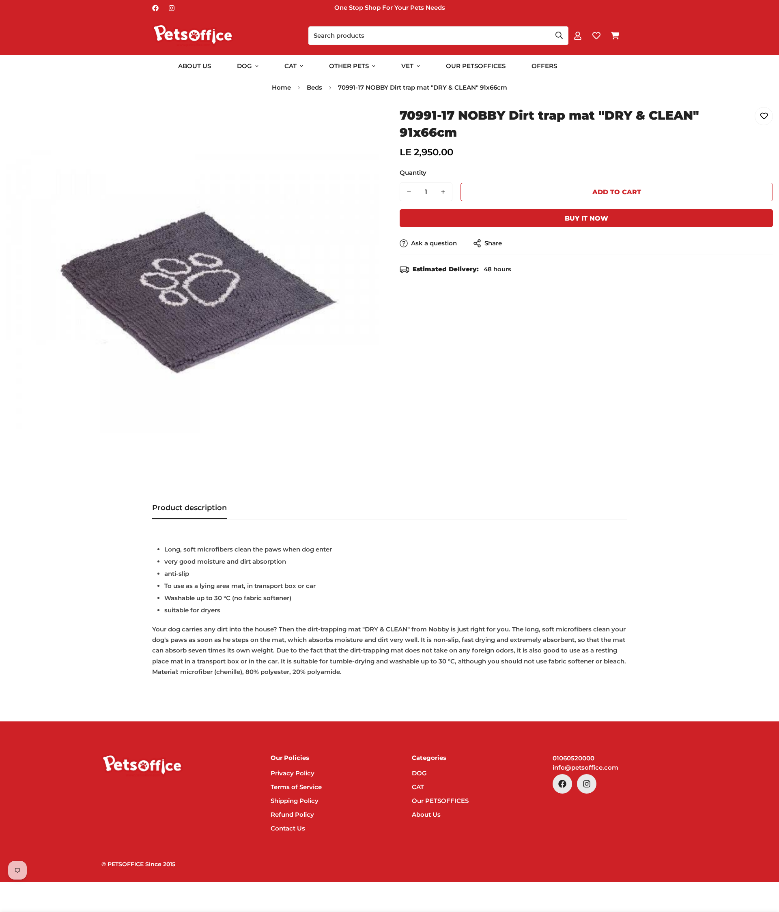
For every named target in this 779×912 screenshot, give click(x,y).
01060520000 (573, 758)
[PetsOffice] (192, 35)
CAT (290, 66)
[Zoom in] (362, 122)
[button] (615, 35)
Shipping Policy (294, 801)
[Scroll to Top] (763, 867)
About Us (194, 66)
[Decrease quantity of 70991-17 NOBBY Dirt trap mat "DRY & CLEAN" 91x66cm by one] (409, 192)
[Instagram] (171, 8)
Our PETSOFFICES (440, 801)
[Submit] (559, 35)
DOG (244, 66)
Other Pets (349, 66)
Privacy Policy (292, 773)
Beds (314, 87)
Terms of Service (296, 787)
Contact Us (288, 828)
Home (281, 87)
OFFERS (544, 66)
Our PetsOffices (476, 66)
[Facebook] (155, 8)
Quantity (413, 172)
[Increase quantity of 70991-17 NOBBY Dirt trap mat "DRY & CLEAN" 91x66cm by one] (443, 192)
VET (407, 66)
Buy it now (586, 218)
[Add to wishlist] (764, 116)
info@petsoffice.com (585, 767)
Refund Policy (292, 814)
